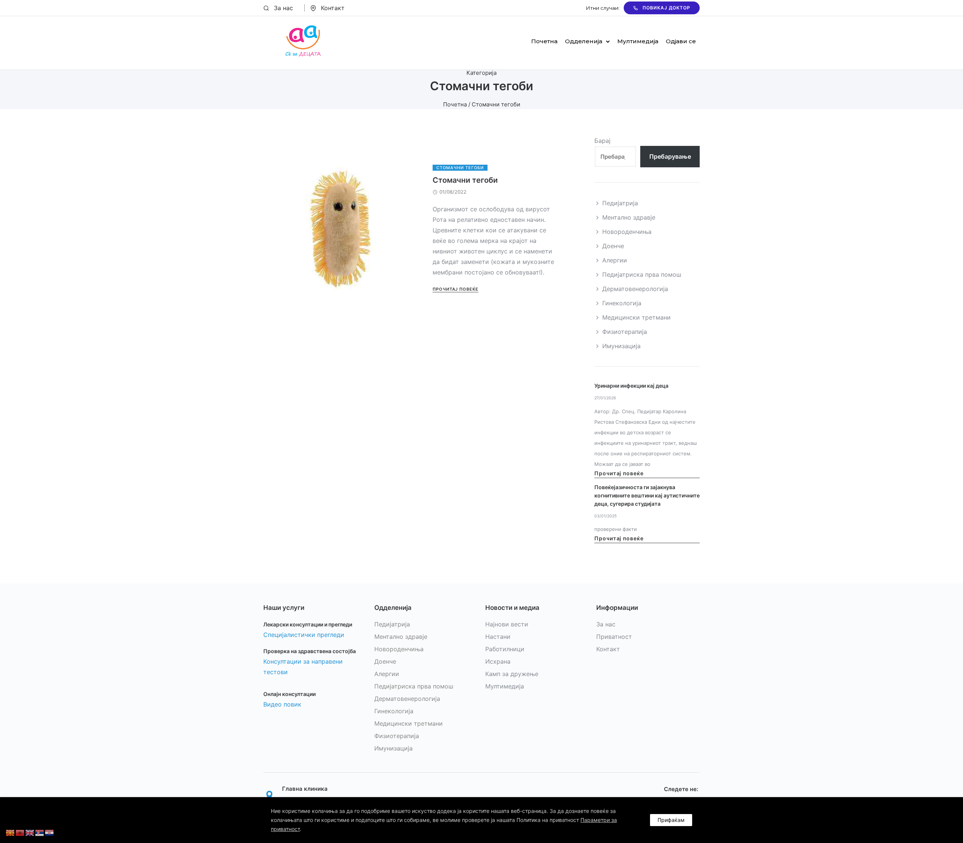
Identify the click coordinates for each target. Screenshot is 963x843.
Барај (602, 140)
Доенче (613, 246)
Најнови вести (506, 624)
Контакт (333, 8)
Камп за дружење (511, 674)
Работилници (504, 649)
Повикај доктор (666, 8)
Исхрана (497, 661)
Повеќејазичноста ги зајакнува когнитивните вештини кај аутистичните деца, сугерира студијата (647, 495)
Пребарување (670, 156)
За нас (283, 8)
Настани (497, 636)
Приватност (614, 636)
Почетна (544, 41)
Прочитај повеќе (455, 289)
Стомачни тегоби (460, 167)
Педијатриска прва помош (641, 274)
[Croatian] (50, 832)
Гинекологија (621, 303)
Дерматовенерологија (635, 289)
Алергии (614, 260)
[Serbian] (40, 832)
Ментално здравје (628, 217)
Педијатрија (620, 203)
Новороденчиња (627, 231)
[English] (30, 832)
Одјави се (681, 41)
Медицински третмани (636, 317)
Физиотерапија (624, 331)
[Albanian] (20, 832)
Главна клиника (305, 788)
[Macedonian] (10, 832)
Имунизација (621, 346)
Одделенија (583, 41)
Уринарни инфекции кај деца (631, 385)
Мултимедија (637, 41)
